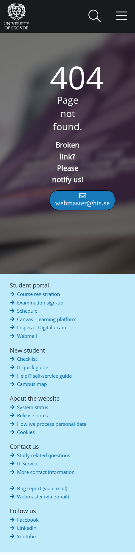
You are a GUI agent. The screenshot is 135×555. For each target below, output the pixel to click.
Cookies (26, 432)
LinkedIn (26, 528)
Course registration (38, 294)
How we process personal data (51, 424)
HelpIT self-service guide (44, 376)
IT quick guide (32, 367)
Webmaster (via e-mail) (43, 496)
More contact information (46, 472)
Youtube (26, 536)
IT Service (27, 463)
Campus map (32, 384)
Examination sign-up (40, 302)
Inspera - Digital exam (41, 327)
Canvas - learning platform (47, 319)
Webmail (27, 336)
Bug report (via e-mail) (42, 488)
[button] (94, 16)
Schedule (27, 310)
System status (32, 407)
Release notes (32, 415)
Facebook (28, 519)
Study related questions (43, 455)
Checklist (27, 359)
